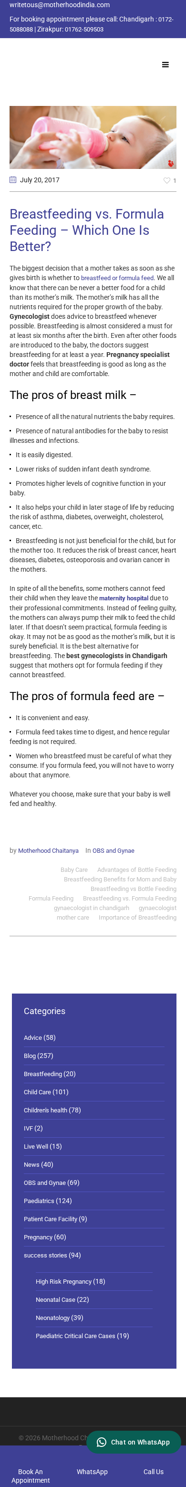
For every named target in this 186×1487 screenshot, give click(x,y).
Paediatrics (39, 1200)
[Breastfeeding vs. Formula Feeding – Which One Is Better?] (93, 136)
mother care (73, 917)
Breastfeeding (43, 1074)
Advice (33, 1037)
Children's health (45, 1110)
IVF (28, 1128)
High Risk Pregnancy (64, 1281)
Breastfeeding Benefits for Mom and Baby (120, 879)
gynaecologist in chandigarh (91, 907)
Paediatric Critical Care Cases (75, 1336)
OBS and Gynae (113, 850)
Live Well (36, 1146)
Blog (30, 1055)
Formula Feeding (51, 898)
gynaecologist (157, 907)
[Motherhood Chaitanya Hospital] (12, 49)
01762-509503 (84, 29)
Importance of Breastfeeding (137, 917)
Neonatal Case (55, 1299)
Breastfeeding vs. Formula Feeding (129, 898)
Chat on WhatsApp (140, 1442)
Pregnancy (38, 1237)
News (32, 1164)
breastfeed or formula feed (117, 278)
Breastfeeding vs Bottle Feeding (133, 888)
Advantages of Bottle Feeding (136, 869)
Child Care (37, 1092)
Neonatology (53, 1317)
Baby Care (74, 869)
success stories (45, 1255)
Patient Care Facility (50, 1219)
